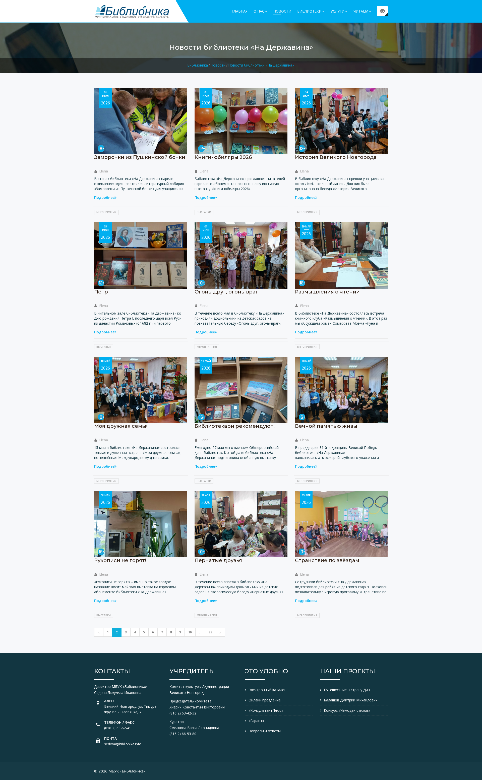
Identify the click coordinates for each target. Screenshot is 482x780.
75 (210, 632)
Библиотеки (309, 11)
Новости (282, 11)
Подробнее (104, 197)
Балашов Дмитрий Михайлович (351, 700)
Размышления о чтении (327, 292)
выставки (204, 212)
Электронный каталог (267, 689)
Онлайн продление (265, 700)
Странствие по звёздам (327, 560)
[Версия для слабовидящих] (382, 11)
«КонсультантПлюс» (266, 710)
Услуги (337, 11)
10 (190, 632)
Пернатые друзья (218, 560)
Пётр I (102, 292)
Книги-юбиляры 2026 (223, 157)
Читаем (360, 11)
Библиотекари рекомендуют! (235, 426)
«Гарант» (256, 720)
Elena (103, 171)
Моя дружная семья (121, 426)
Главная (240, 11)
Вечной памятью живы (326, 426)
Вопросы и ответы (265, 731)
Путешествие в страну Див (347, 689)
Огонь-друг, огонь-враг (226, 292)
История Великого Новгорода (336, 157)
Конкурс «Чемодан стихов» (347, 710)
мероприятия (106, 212)
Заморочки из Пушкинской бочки (139, 157)
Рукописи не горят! (120, 560)
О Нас (259, 11)
